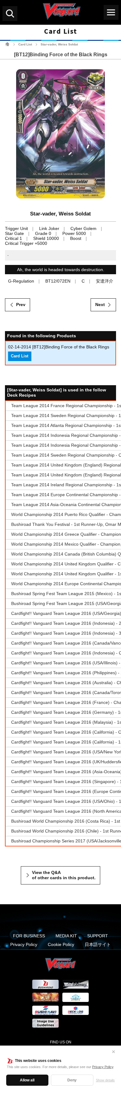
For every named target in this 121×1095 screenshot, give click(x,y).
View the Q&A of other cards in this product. (64, 875)
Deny (72, 1080)
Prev (20, 304)
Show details (105, 1080)
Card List (25, 44)
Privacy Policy (102, 1067)
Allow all (27, 1080)
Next (100, 304)
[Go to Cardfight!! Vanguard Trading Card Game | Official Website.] (7, 44)
